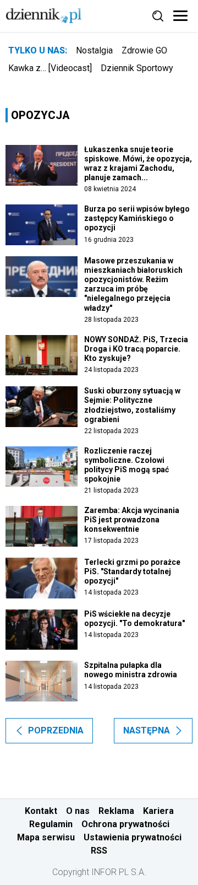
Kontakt (41, 811)
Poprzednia (56, 730)
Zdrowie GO (144, 50)
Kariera (158, 811)
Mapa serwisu (46, 837)
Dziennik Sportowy (137, 68)
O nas (78, 811)
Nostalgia (94, 50)
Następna (146, 730)
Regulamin (51, 824)
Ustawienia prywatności (133, 837)
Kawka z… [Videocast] (50, 68)
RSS (99, 850)
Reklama (116, 811)
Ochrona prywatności (125, 824)
